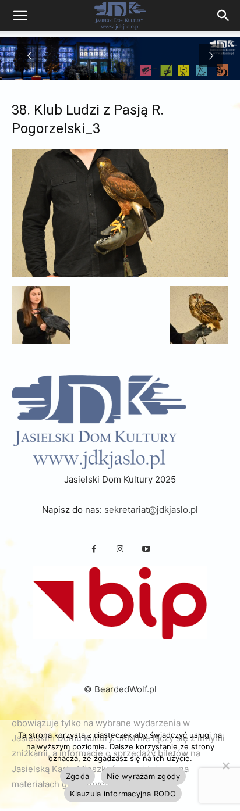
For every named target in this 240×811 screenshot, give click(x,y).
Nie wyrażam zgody (143, 776)
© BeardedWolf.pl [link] (120, 689)
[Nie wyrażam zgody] (225, 765)
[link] (223, 15)
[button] (41, 315)
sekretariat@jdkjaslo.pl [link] (151, 509)
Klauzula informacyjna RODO (123, 793)
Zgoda (77, 776)
